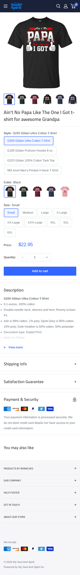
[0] (73, 6)
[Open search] (58, 6)
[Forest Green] (24, 192)
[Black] (10, 192)
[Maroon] (37, 192)
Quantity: (10, 257)
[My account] (66, 6)
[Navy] (51, 192)
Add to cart (40, 271)
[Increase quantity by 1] (47, 257)
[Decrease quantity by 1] (22, 257)
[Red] (65, 192)
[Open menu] (5, 6)
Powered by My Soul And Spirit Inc (24, 566)
